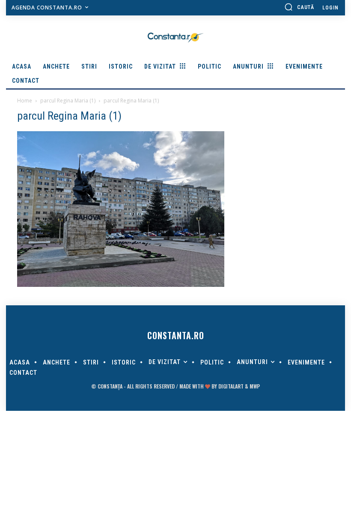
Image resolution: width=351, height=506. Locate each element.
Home (24, 100)
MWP (255, 386)
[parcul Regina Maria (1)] (120, 284)
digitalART (231, 386)
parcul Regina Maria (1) (67, 100)
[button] (299, 7)
